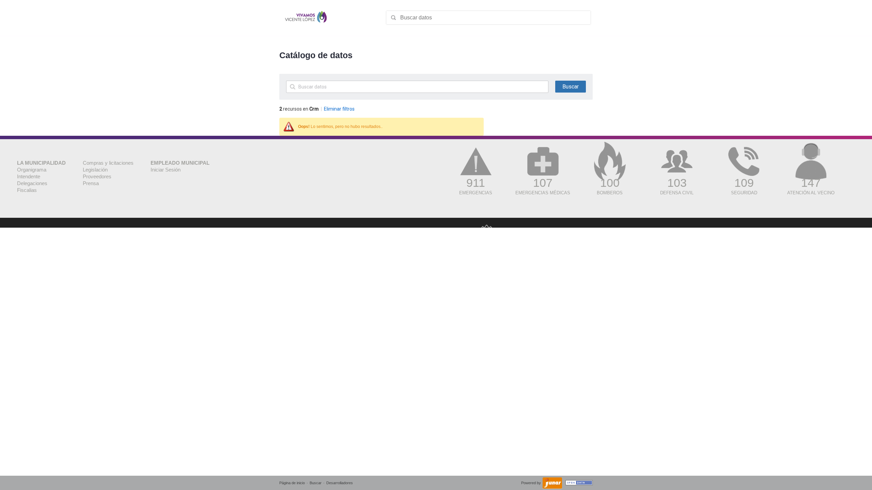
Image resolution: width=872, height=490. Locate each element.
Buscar (316, 483)
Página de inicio (292, 483)
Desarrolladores (339, 483)
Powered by (531, 483)
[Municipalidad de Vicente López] (306, 17)
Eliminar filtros (339, 109)
